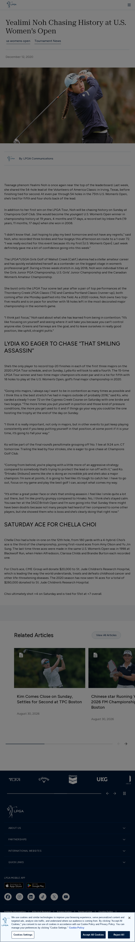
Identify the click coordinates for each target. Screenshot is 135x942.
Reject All (119, 934)
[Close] (129, 918)
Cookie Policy (76, 927)
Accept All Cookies (93, 934)
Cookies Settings (23, 934)
